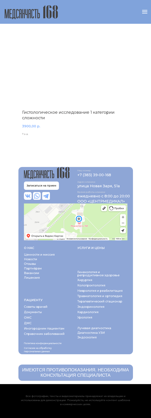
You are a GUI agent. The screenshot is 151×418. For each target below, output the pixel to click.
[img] (28, 196)
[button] (41, 186)
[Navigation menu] (144, 12)
